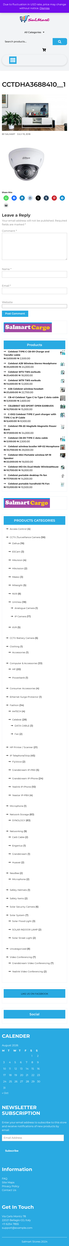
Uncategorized (18, 948)
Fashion (14, 705)
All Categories (32, 32)
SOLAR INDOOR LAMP (25, 929)
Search (60, 41)
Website (7, 302)
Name (6, 269)
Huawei (16, 862)
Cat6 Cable (18, 837)
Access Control (18, 529)
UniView (17, 602)
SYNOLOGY (18, 820)
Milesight (17, 585)
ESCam (16, 551)
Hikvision (17, 560)
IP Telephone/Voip (20, 755)
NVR (14, 593)
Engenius (17, 845)
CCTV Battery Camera (22, 638)
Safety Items (17, 898)
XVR (14, 627)
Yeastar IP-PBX (20, 795)
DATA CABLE (22, 725)
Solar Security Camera (22, 906)
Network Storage (19, 814)
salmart (10, 134)
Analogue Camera (25, 608)
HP (14, 669)
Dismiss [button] (45, 8)
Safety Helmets (18, 890)
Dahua (16, 543)
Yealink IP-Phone (21, 786)
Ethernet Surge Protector (24, 696)
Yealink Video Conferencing (27, 971)
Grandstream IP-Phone (25, 778)
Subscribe (11, 1150)
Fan (17, 734)
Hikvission (18, 568)
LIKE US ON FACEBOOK (34, 993)
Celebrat (17, 719)
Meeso (15, 576)
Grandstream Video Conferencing (31, 963)
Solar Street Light (22, 937)
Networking (16, 831)
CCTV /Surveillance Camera (25, 537)
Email (6, 285)
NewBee (14, 873)
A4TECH (16, 711)
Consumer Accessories (22, 688)
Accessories (18, 652)
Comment (9, 230)
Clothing (15, 646)
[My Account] (22, 50)
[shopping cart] (44, 50)
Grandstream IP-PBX (23, 770)
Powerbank (18, 677)
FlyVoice (17, 761)
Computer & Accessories (23, 663)
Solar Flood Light (22, 921)
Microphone (16, 806)
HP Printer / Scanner (21, 747)
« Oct (5, 1093)
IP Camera (20, 616)
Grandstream (19, 854)
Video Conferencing (21, 957)
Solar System (17, 915)
